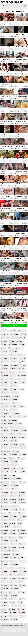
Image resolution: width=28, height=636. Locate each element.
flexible (15, 444)
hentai (13, 475)
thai (21, 602)
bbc (5, 348)
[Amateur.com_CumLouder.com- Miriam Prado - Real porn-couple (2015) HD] (21, 80)
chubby (6, 389)
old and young (7, 526)
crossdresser (7, 403)
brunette (24, 372)
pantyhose (23, 533)
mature (17, 506)
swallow (15, 595)
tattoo (23, 598)
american (16, 334)
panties (5, 533)
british (5, 372)
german (13, 458)
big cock (6, 358)
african (14, 330)
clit (23, 389)
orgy (14, 530)
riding (22, 557)
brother (14, 372)
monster (6, 516)
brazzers (14, 368)
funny (5, 454)
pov (5, 547)
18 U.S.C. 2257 (14, 628)
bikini (24, 358)
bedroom (6, 354)
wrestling (6, 619)
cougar (17, 396)
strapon (14, 592)
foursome (15, 447)
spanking (6, 585)
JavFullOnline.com (11, 1)
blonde (23, 361)
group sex (6, 468)
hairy (23, 468)
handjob (6, 471)
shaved (5, 571)
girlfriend (23, 458)
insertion (16, 485)
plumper (6, 543)
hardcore (16, 471)
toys (5, 609)
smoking (6, 581)
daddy (5, 409)
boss (24, 365)
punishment (7, 550)
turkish (13, 609)
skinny (22, 574)
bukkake (6, 375)
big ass (22, 354)
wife (23, 616)
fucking (17, 451)
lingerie (6, 502)
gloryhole (6, 464)
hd (24, 471)
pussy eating (7, 554)
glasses (15, 461)
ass (13, 341)
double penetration (8, 423)
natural (15, 516)
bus (14, 375)
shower (24, 571)
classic (14, 389)
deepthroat (6, 413)
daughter (15, 409)
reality (17, 554)
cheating (6, 385)
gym (15, 468)
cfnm (24, 382)
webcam (15, 616)
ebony (5, 427)
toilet (23, 605)
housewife (6, 482)
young (15, 619)
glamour (6, 461)
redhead (6, 557)
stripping (23, 592)
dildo (5, 416)
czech (22, 406)
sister (5, 574)
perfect (23, 537)
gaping (24, 454)
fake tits (6, 434)
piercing (6, 540)
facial (24, 430)
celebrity (15, 382)
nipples (24, 516)
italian (15, 489)
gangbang (14, 454)
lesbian (14, 499)
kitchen (5, 495)
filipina (14, 437)
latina (5, 499)
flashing (6, 444)
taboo (15, 598)
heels (5, 475)
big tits (15, 358)
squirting (6, 588)
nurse (13, 519)
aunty (20, 341)
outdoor (23, 530)
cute (15, 406)
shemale (15, 571)
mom (22, 513)
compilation (7, 396)
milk (5, 513)
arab (24, 337)
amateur (24, 330)
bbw (12, 348)
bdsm (20, 348)
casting (5, 382)
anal (25, 334)
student (6, 595)
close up (6, 392)
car (14, 379)
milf (23, 509)
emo (14, 427)
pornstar (23, 543)
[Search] (25, 6)
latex (23, 495)
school (5, 564)
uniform (22, 609)
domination (14, 420)
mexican (6, 509)
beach (5, 351)
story (5, 592)
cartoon (23, 379)
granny (15, 464)
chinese (15, 385)
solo (15, 581)
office (5, 523)
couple (5, 399)
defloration (17, 413)
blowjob (6, 365)
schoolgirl (15, 564)
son (22, 581)
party (5, 537)
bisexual (6, 361)
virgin (23, 612)
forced (5, 447)
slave (5, 578)
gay (5, 458)
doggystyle (23, 416)
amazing (6, 334)
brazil (5, 368)
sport (24, 585)
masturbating (7, 506)
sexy (24, 568)
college (15, 392)
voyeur (5, 616)
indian (23, 482)
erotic (21, 427)
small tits (24, 578)
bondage (16, 365)
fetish (5, 437)
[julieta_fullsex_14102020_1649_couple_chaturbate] (7, 229)
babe (5, 344)
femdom (24, 434)
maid (14, 502)
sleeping (14, 578)
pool (15, 543)
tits (15, 605)
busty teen (23, 375)
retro (15, 557)
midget (15, 509)
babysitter (14, 344)
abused (5, 330)
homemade (18, 478)
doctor (13, 416)
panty (14, 533)
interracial (6, 489)
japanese (6, 492)
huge (15, 482)
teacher (5, 602)
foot (23, 444)
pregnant (13, 547)
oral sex (18, 526)
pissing (15, 540)
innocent (6, 485)
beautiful (15, 351)
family (14, 434)
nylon (21, 519)
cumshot (6, 406)
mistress (14, 513)
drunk (20, 423)
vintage (14, 612)
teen (14, 602)
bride (23, 368)
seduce (15, 568)
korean (14, 495)
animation (6, 337)
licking (22, 499)
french (24, 447)
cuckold (17, 403)
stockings (16, 588)
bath (23, 344)
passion (14, 537)
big (14, 354)
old (21, 523)
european (6, 430)
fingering (23, 437)
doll (5, 420)
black (15, 361)
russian (24, 561)
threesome (6, 605)
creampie (15, 399)
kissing (23, 492)
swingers (6, 598)
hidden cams (7, 478)
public (22, 547)
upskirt (5, 612)
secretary (6, 568)
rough (15, 561)
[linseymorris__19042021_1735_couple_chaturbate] (7, 30)
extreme (16, 430)
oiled (13, 523)
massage (23, 502)
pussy (16, 550)
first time (6, 440)
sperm (15, 585)
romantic (6, 561)
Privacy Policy (14, 631)
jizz (15, 492)
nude (5, 519)
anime (15, 337)
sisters (13, 574)
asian (5, 341)
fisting (15, 440)
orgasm (6, 530)
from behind (7, 451)
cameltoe (6, 379)
